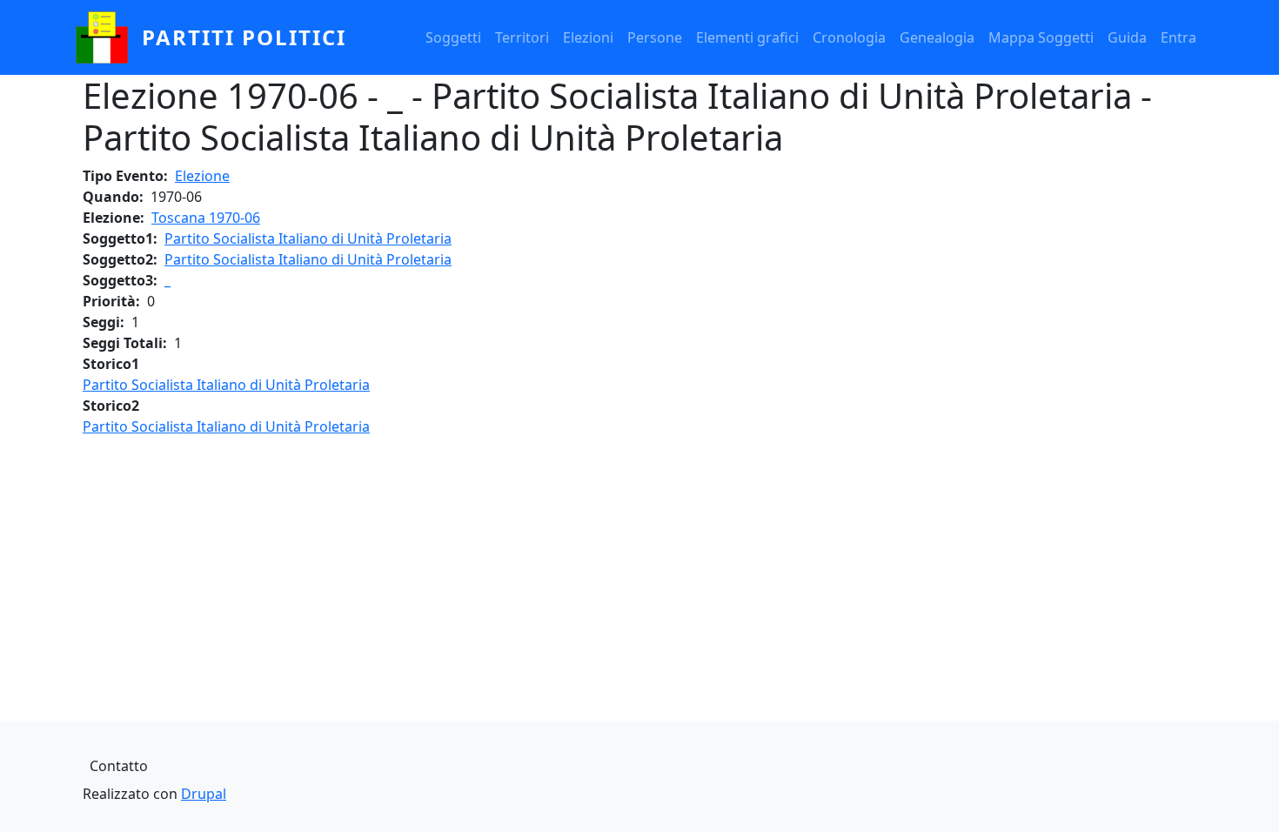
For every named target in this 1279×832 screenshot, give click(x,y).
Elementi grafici (747, 37)
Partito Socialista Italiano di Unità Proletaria (308, 238)
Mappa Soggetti (1041, 37)
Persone (654, 37)
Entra (1178, 37)
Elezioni (588, 37)
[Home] (109, 37)
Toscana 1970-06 (205, 217)
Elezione (202, 175)
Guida (1127, 37)
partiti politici (244, 37)
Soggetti (453, 37)
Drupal (203, 793)
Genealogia (937, 37)
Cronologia (849, 37)
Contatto (119, 765)
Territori (522, 37)
